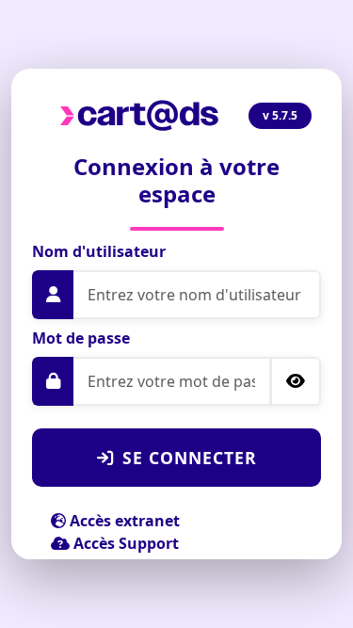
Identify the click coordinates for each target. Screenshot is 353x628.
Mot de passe (81, 338)
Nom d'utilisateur (99, 251)
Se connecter (189, 457)
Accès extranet (123, 520)
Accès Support (124, 543)
